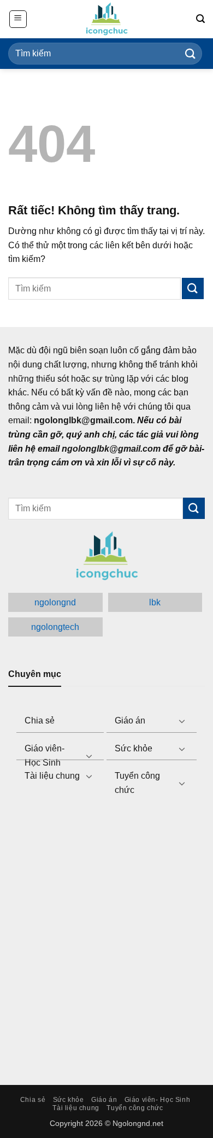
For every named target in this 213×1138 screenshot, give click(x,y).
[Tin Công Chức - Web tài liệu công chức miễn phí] (106, 19)
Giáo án (130, 720)
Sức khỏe (133, 748)
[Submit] (191, 53)
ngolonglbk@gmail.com (111, 448)
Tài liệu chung (52, 775)
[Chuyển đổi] (181, 720)
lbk (155, 602)
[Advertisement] (106, 934)
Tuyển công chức (137, 783)
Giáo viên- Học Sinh (44, 755)
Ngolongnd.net (138, 1123)
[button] (18, 19)
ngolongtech (55, 627)
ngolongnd (55, 602)
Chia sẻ (40, 720)
